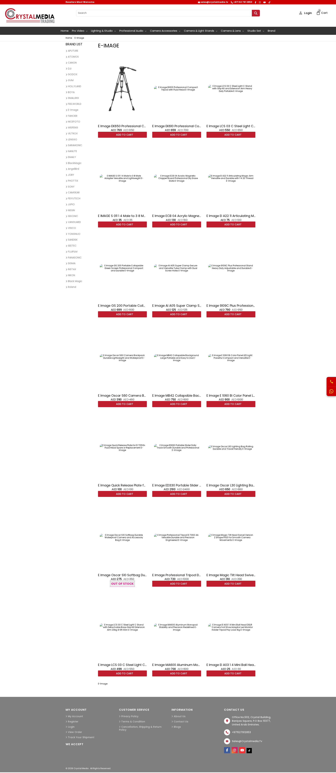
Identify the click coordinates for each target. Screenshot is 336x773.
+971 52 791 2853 (242, 2)
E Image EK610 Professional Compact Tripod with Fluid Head (198, 126)
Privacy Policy (129, 716)
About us (180, 716)
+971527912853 (241, 732)
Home (65, 31)
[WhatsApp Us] (331, 391)
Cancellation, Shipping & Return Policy (140, 728)
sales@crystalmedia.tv (214, 2)
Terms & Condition (133, 721)
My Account (75, 716)
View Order (75, 732)
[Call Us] (331, 382)
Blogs (177, 727)
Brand (271, 31)
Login (307, 13)
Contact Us (181, 721)
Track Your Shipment (81, 737)
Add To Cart (124, 134)
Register (73, 721)
